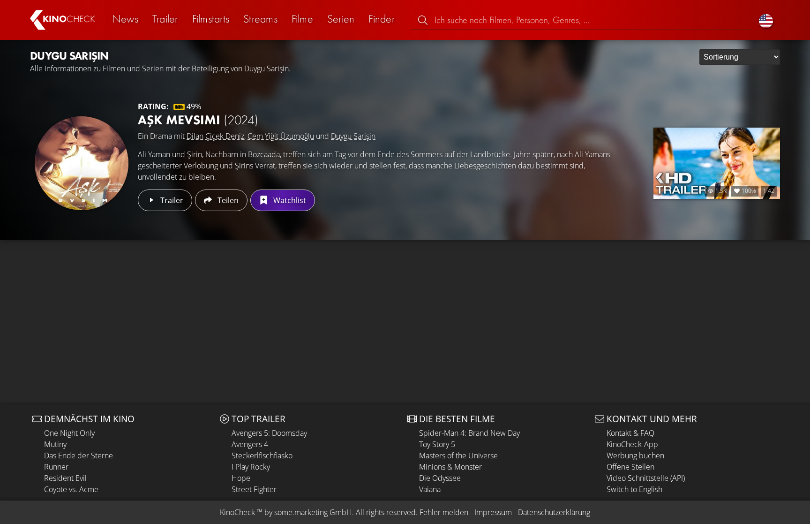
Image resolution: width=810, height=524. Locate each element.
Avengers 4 (250, 444)
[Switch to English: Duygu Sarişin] (766, 20)
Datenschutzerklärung (554, 512)
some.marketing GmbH (313, 512)
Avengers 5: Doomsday (269, 433)
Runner (56, 466)
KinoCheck (237, 512)
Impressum (493, 512)
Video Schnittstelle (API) (646, 478)
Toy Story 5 (437, 444)
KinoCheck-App (632, 444)
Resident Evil (65, 478)
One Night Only (69, 433)
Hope (241, 478)
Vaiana (430, 489)
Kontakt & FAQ (630, 433)
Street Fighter (254, 489)
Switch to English (634, 489)
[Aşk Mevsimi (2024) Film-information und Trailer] (81, 163)
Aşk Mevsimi (198, 120)
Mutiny (55, 444)
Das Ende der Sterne (78, 455)
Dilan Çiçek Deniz (215, 136)
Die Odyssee (440, 478)
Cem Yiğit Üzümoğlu (281, 136)
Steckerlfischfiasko (262, 455)
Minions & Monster (450, 466)
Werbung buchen (635, 455)
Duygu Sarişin (353, 136)
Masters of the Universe (458, 455)
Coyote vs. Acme (71, 489)
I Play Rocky (251, 466)
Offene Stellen (630, 466)
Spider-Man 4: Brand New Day (469, 433)
